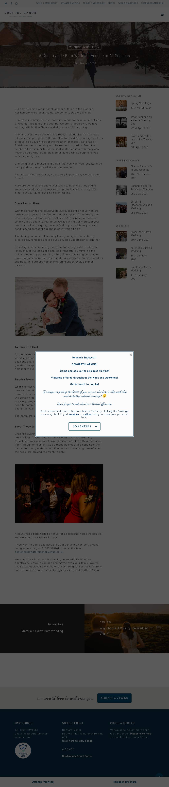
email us (74, 414)
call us (88, 414)
